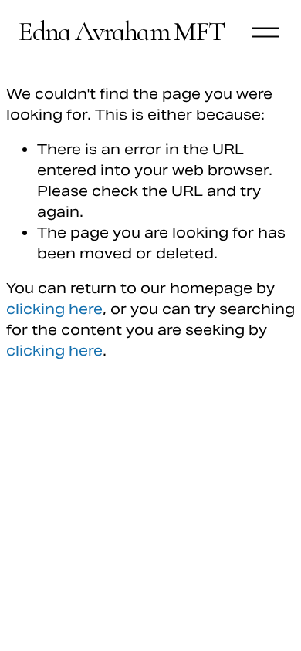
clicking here (54, 309)
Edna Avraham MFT (121, 31)
